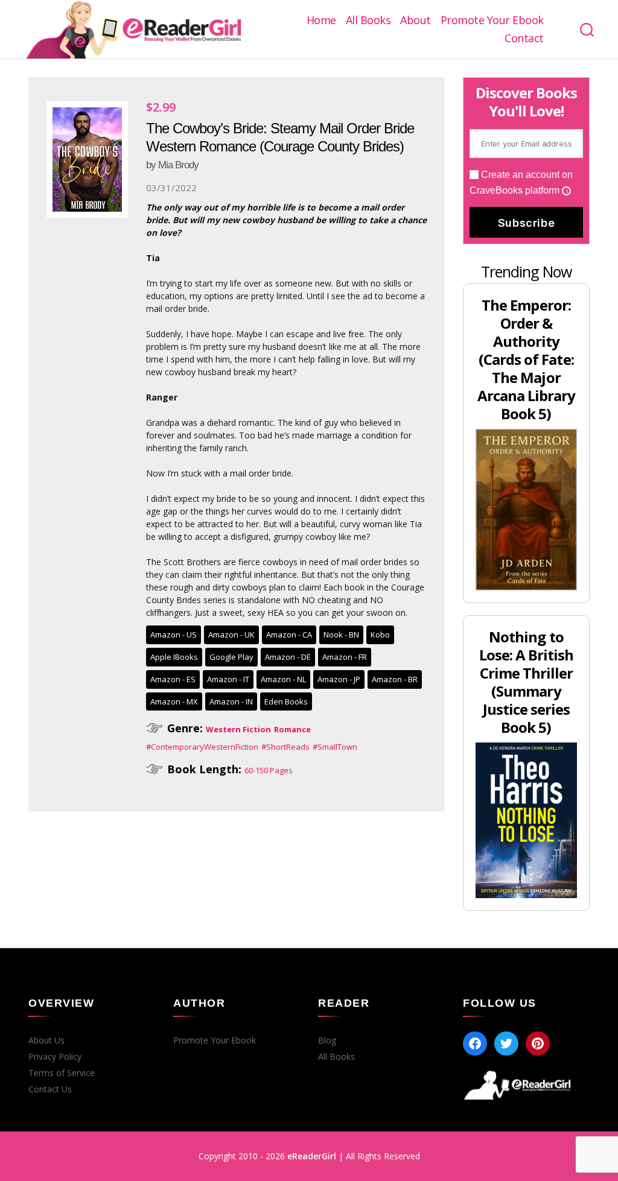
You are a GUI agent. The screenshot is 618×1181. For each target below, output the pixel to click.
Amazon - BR (395, 679)
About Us (46, 1040)
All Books (368, 20)
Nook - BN (341, 634)
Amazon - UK (231, 634)
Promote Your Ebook (492, 20)
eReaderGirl (311, 1156)
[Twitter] (506, 1043)
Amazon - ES (173, 679)
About (415, 20)
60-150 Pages (268, 770)
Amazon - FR (344, 656)
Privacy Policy (54, 1057)
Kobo (380, 634)
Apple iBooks (174, 656)
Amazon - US (173, 634)
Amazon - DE (288, 656)
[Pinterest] (538, 1043)
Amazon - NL (283, 679)
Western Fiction (238, 729)
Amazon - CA (289, 634)
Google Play (231, 656)
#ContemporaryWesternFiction (202, 746)
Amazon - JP (338, 679)
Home (321, 20)
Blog (327, 1040)
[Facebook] (475, 1043)
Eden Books (286, 701)
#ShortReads (285, 746)
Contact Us (50, 1089)
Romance (292, 729)
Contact (524, 38)
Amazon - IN (231, 701)
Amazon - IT (228, 679)
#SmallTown (335, 746)
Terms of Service (61, 1073)
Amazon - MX (174, 701)
